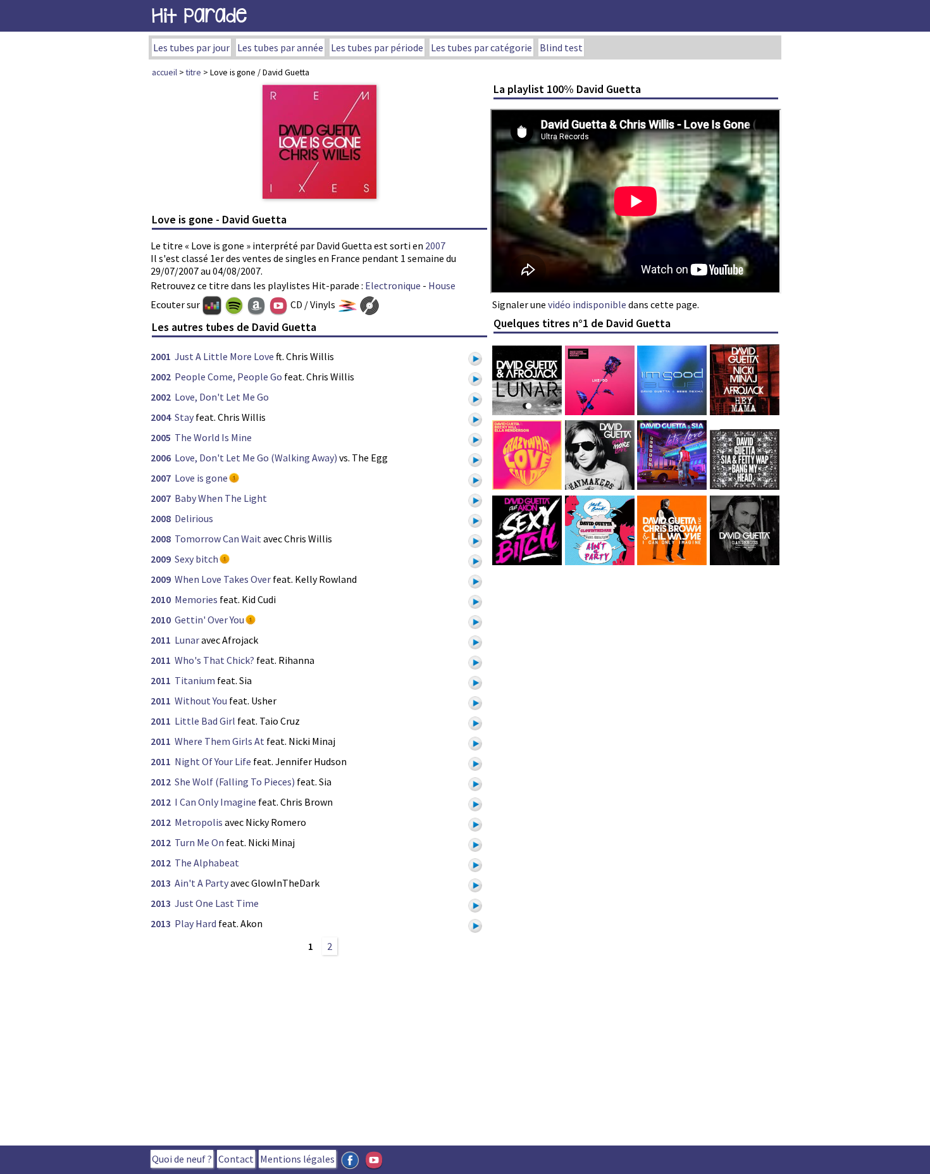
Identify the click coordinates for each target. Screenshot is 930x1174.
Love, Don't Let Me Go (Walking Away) (256, 457)
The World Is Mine (213, 437)
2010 (161, 599)
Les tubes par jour (191, 47)
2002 (161, 376)
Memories (196, 599)
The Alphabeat (207, 862)
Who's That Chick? (214, 660)
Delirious (194, 518)
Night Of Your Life (213, 761)
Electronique (393, 285)
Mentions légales (297, 1158)
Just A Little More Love (224, 356)
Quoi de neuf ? (182, 1158)
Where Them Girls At (219, 741)
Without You (201, 700)
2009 (161, 559)
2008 (161, 518)
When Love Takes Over (223, 579)
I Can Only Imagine (215, 802)
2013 (161, 883)
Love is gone (201, 477)
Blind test (561, 47)
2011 (161, 640)
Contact (236, 1158)
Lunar (187, 640)
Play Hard (195, 923)
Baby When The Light (221, 498)
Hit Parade (199, 15)
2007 (435, 245)
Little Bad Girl (205, 721)
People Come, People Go (228, 376)
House (442, 285)
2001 (161, 356)
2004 (161, 417)
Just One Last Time (217, 903)
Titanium (195, 680)
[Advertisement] (319, 1048)
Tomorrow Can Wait (218, 538)
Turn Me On (199, 842)
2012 (161, 781)
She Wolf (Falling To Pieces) (235, 781)
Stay (184, 417)
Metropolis (199, 822)
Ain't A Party (201, 883)
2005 (161, 437)
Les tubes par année (280, 47)
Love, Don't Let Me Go (222, 396)
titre (193, 72)
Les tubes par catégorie (481, 47)
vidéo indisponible (587, 304)
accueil (164, 72)
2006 (161, 457)
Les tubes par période (377, 47)
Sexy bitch (196, 559)
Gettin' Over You (209, 619)
